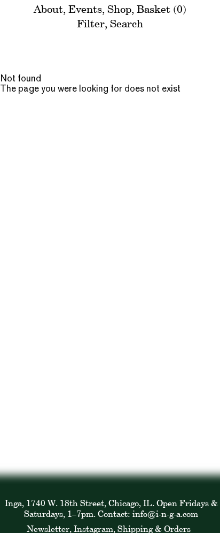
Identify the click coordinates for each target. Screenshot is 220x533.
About (48, 9)
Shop (119, 9)
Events (85, 9)
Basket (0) (161, 9)
